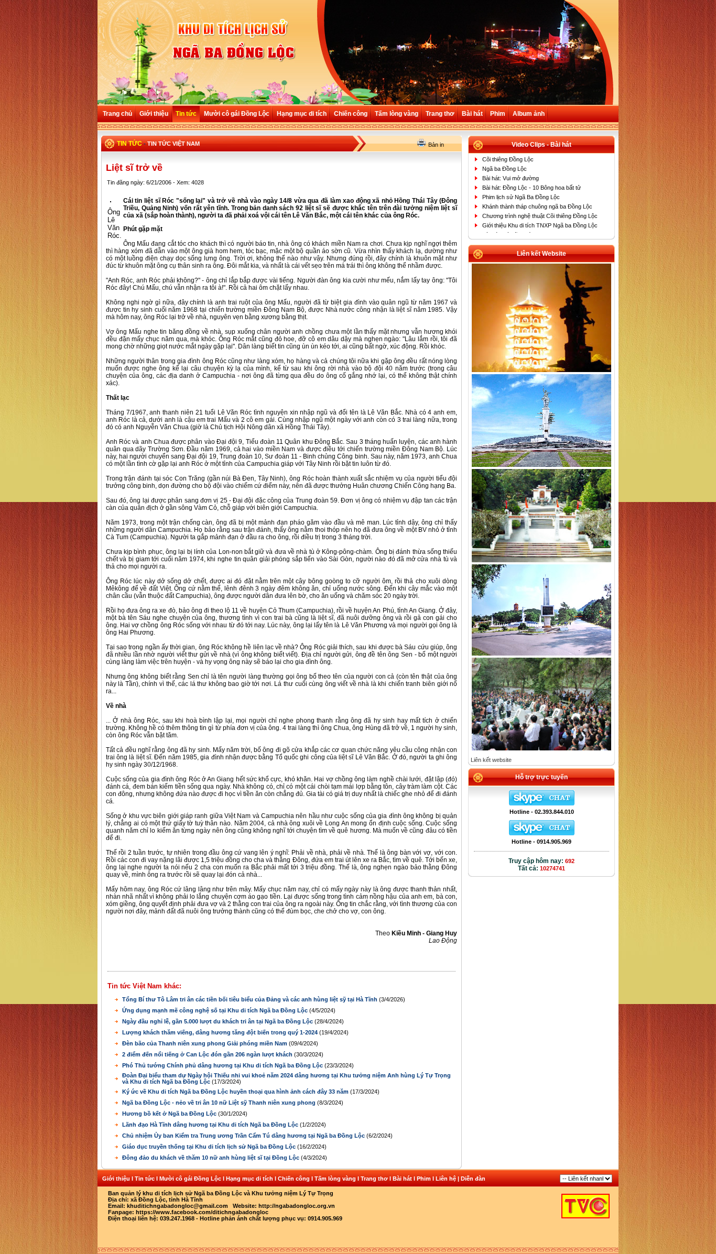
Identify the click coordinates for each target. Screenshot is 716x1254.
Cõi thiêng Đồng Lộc (508, 159)
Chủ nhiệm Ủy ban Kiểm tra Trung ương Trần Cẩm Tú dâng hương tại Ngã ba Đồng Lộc (244, 1135)
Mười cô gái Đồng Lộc (236, 113)
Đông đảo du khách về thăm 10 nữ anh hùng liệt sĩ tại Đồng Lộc (211, 1157)
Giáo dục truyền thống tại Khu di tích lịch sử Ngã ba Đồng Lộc (209, 1146)
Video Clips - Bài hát (541, 144)
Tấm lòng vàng (396, 113)
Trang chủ (117, 113)
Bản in (436, 144)
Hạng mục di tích (302, 113)
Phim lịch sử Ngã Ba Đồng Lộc (521, 197)
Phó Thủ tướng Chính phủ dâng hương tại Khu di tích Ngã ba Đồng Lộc (223, 1065)
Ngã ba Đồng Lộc (504, 169)
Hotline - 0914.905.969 (541, 841)
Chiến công (350, 113)
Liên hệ (446, 1178)
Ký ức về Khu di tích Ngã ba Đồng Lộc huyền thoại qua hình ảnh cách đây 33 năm (236, 1091)
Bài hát (472, 113)
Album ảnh (529, 113)
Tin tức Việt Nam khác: (144, 986)
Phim (497, 113)
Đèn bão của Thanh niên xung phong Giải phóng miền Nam (205, 1043)
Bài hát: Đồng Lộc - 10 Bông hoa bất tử (531, 187)
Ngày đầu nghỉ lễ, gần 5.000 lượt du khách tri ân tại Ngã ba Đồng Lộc (218, 1021)
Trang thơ (440, 113)
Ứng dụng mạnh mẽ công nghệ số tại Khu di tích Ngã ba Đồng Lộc (215, 1010)
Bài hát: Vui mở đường (510, 178)
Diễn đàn (473, 1178)
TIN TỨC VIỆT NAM (173, 143)
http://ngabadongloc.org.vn (296, 1206)
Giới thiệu (153, 113)
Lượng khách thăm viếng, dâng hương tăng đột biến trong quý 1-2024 (220, 1032)
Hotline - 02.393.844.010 (541, 812)
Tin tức (186, 113)
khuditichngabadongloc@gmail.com (177, 1206)
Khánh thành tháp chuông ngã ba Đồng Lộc (537, 206)
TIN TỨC (129, 143)
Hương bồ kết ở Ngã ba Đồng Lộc (170, 1113)
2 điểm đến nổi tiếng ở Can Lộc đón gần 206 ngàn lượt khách (208, 1054)
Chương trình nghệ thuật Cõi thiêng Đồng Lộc (540, 216)
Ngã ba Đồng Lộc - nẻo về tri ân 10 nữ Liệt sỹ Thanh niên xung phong (219, 1102)
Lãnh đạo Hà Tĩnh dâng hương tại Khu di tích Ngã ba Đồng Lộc (211, 1124)
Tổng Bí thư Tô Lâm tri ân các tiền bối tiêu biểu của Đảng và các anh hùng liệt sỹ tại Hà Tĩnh (250, 999)
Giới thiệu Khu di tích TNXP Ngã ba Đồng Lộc (540, 225)
